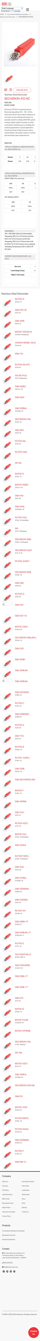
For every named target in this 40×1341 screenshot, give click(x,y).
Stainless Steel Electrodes (7, 17)
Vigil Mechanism (7, 1194)
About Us (5, 1181)
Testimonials (25, 1194)
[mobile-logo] (6, 4)
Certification (25, 1190)
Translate (17, 11)
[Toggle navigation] (28, 9)
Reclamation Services (8, 1235)
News (23, 1199)
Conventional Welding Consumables (17, 14)
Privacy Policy (6, 1216)
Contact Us (33, 1332)
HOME (2, 14)
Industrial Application (8, 1239)
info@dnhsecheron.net (11, 1267)
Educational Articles (28, 1181)
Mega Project (6, 1207)
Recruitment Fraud (7, 1203)
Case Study (25, 1186)
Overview (5, 1186)
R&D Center (5, 1199)
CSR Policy (5, 1190)
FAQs (23, 1203)
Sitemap (24, 1207)
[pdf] (11, 90)
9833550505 (8, 1263)
